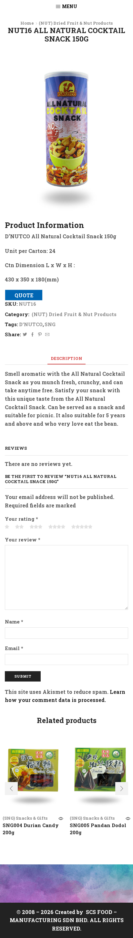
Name (14, 621)
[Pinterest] (40, 335)
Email (14, 648)
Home (27, 23)
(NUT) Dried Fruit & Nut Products (76, 23)
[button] (11, 788)
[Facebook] (32, 335)
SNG (50, 324)
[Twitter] (25, 335)
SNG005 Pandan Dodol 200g (98, 829)
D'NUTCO (31, 324)
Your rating (21, 519)
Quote (24, 295)
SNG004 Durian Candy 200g (31, 829)
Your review (22, 539)
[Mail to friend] (46, 335)
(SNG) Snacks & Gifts (25, 818)
